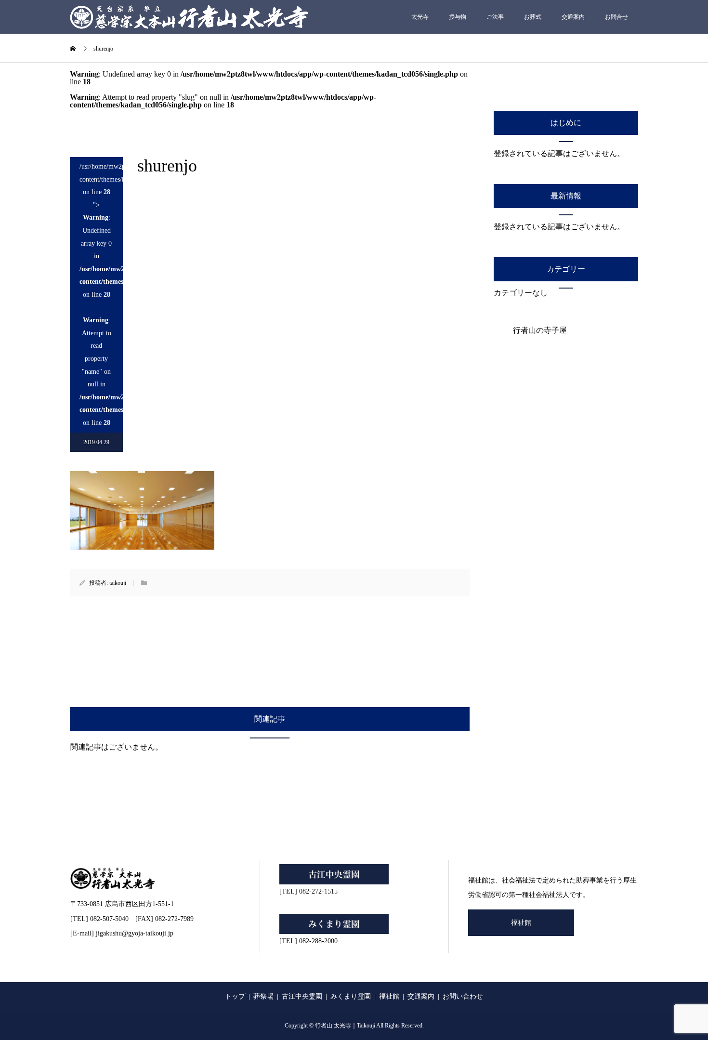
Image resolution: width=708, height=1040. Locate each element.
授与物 (457, 16)
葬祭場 (263, 996)
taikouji (117, 582)
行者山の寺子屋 (540, 330)
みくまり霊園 (350, 996)
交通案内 (573, 16)
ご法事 (495, 16)
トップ (235, 996)
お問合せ (616, 16)
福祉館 (521, 922)
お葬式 (532, 16)
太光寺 (420, 16)
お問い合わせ (463, 996)
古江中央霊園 (302, 996)
